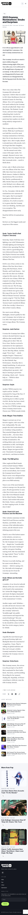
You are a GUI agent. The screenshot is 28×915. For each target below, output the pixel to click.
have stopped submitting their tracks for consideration (13, 114)
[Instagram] (2, 872)
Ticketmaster (19, 242)
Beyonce (21, 131)
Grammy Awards (11, 59)
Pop (4, 13)
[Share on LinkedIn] (15, 694)
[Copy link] (19, 694)
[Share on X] (8, 694)
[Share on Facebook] (12, 694)
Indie (2, 879)
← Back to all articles (9, 690)
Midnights (6, 315)
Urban (2, 885)
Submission (4, 887)
